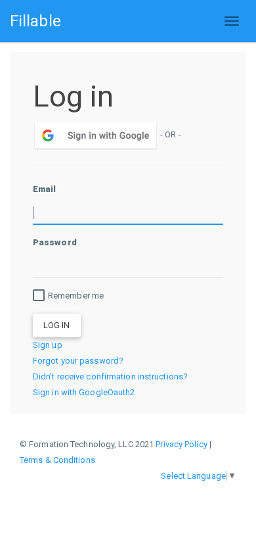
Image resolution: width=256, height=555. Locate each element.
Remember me (76, 296)
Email (44, 189)
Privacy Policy (181, 444)
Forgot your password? (78, 361)
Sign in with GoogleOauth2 (84, 392)
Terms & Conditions (57, 460)
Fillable (35, 21)
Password (55, 242)
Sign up (47, 345)
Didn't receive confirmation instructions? (110, 376)
